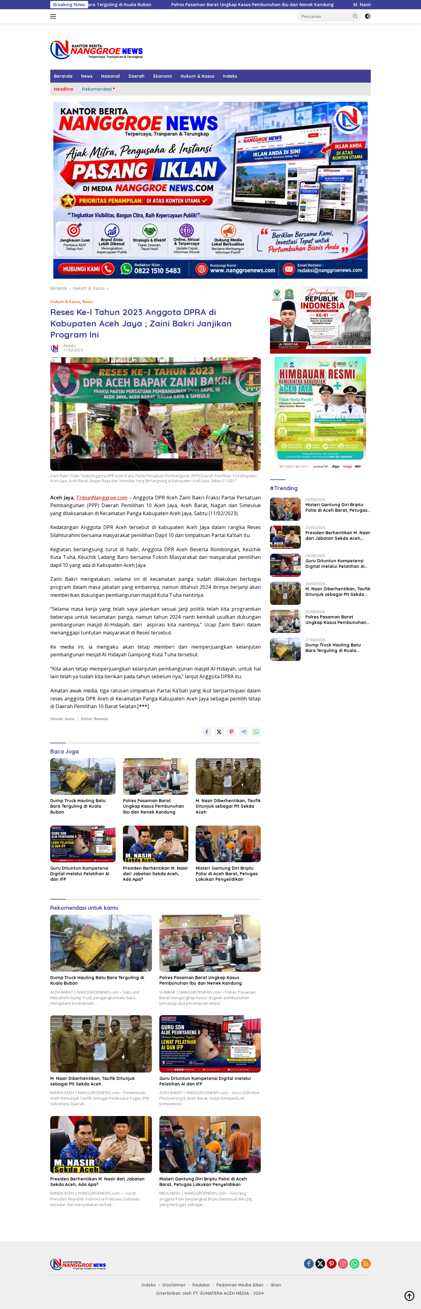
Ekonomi (162, 76)
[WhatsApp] (354, 1264)
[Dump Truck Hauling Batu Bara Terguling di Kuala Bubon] (83, 776)
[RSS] (366, 1264)
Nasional (110, 76)
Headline (63, 89)
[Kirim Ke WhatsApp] (256, 732)
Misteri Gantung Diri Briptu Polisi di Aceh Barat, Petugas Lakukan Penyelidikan (227, 873)
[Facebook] (309, 1264)
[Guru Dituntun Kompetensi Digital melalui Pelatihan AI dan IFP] (83, 844)
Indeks (230, 76)
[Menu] (54, 16)
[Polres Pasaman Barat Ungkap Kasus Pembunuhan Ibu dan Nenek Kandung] (155, 776)
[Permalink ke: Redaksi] (55, 348)
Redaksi (69, 345)
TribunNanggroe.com (101, 497)
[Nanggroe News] (96, 49)
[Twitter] (320, 1264)
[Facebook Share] (206, 732)
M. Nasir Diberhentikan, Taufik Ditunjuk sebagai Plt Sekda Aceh (228, 806)
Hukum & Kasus (197, 76)
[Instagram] (343, 1264)
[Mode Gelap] (368, 16)
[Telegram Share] (243, 732)
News (86, 76)
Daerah (137, 76)
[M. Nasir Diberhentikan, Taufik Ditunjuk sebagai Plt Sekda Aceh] (228, 776)
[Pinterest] (332, 1264)
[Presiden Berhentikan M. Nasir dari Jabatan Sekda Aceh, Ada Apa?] (155, 844)
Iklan (276, 1285)
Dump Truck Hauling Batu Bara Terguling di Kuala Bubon (78, 806)
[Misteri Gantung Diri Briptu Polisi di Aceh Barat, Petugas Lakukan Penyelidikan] (228, 844)
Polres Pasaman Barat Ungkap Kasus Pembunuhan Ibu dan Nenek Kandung (190, 4)
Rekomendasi (97, 89)
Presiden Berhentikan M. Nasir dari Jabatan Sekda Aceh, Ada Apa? (155, 873)
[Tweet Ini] (219, 732)
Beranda (63, 76)
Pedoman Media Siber (240, 1285)
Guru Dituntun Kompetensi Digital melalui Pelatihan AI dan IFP (79, 873)
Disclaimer (174, 1285)
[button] (355, 16)
